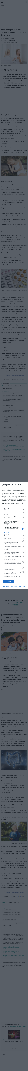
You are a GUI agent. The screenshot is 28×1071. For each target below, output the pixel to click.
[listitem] (14, 509)
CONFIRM (8, 581)
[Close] (25, 485)
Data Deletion (6, 586)
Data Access (14, 586)
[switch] (23, 512)
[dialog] (14, 535)
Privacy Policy (22, 586)
